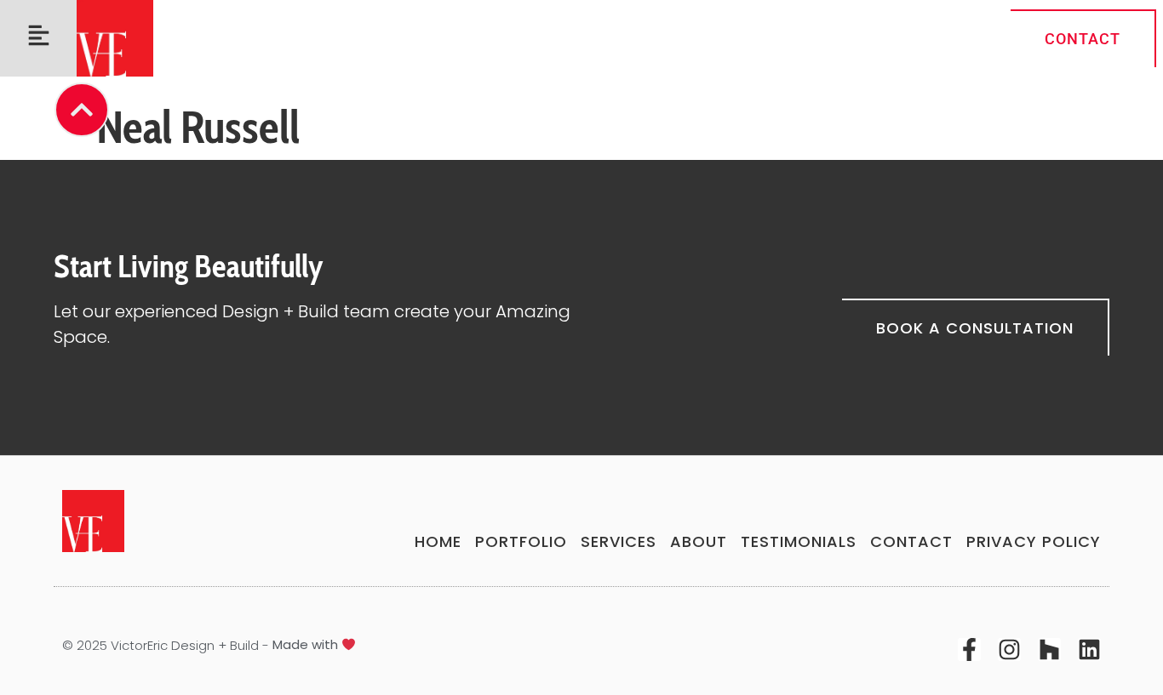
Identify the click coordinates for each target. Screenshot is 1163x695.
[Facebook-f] (969, 649)
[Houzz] (1049, 649)
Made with (306, 644)
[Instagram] (1009, 649)
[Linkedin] (1089, 649)
